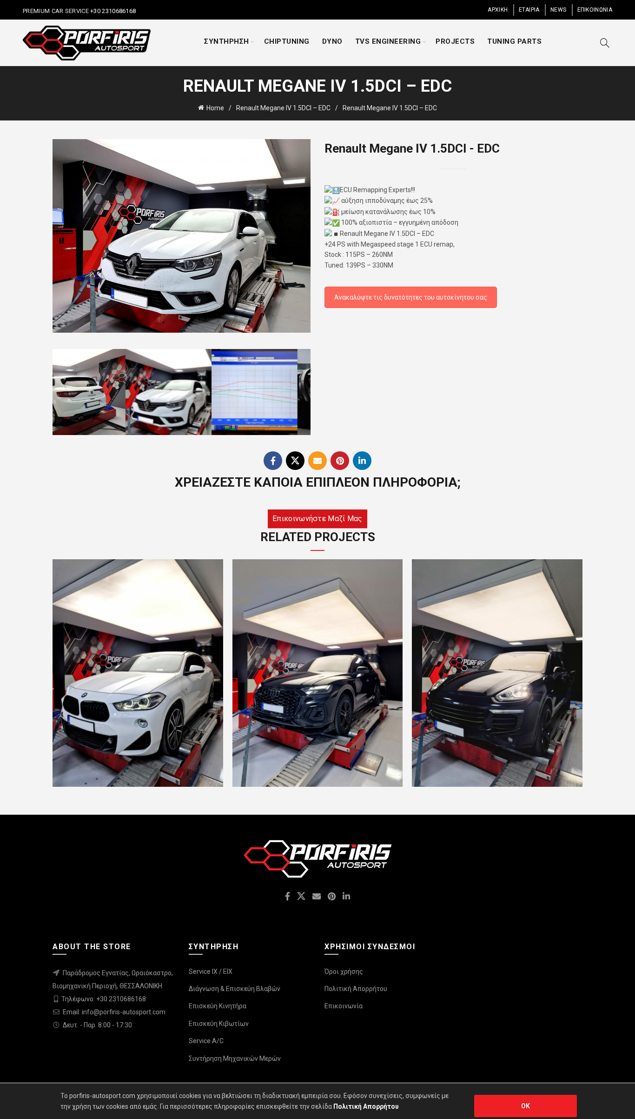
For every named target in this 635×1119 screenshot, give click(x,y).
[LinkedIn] (362, 460)
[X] (295, 460)
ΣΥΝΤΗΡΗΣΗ (226, 41)
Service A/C (206, 1041)
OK (525, 1106)
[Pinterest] (340, 460)
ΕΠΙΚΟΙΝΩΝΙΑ (594, 10)
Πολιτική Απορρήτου (355, 988)
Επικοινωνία (343, 1006)
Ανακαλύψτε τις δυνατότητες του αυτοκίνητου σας (410, 297)
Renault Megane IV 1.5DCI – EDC (283, 108)
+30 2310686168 (112, 10)
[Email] (317, 460)
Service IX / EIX (210, 971)
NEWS (558, 10)
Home (215, 108)
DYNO (332, 41)
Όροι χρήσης (343, 971)
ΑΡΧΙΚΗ (498, 10)
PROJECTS (455, 41)
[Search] (604, 43)
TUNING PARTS (514, 41)
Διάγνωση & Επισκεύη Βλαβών (234, 988)
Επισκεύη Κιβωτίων (219, 1023)
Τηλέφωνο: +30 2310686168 (103, 999)
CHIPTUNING (287, 41)
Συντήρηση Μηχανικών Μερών (235, 1058)
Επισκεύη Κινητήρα (217, 1006)
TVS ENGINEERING (388, 41)
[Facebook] (273, 460)
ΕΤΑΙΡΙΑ (529, 10)
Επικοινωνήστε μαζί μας (317, 518)
